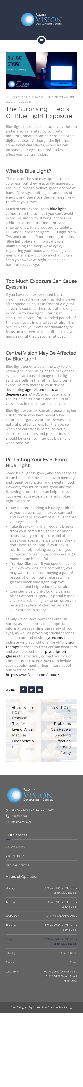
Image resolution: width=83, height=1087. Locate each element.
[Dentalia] (41, 19)
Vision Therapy (17, 855)
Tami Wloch (42, 97)
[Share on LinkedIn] (39, 689)
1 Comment (24, 101)
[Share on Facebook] (23, 689)
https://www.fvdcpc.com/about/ (32, 674)
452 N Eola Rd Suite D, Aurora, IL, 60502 (32, 810)
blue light (58, 208)
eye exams (54, 637)
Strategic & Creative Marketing (52, 1007)
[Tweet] (31, 689)
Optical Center (17, 865)
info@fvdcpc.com (21, 822)
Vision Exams (15, 846)
